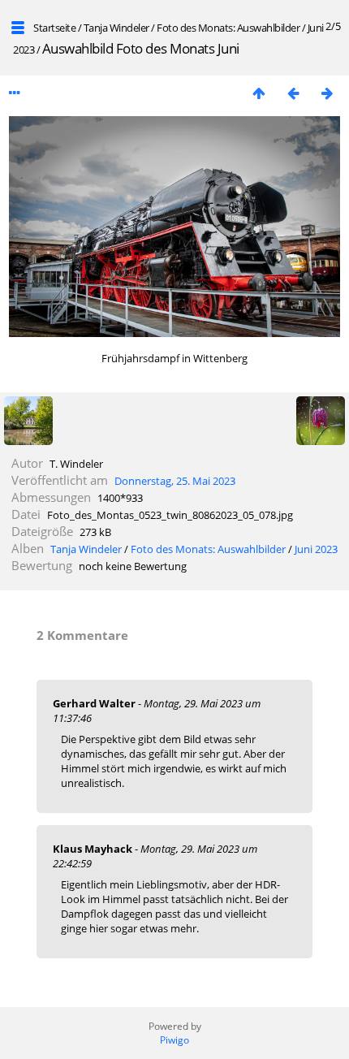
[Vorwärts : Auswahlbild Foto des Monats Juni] (327, 93)
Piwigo (174, 1040)
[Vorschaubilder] (259, 93)
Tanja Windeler (116, 27)
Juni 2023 (316, 549)
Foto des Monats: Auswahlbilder (228, 27)
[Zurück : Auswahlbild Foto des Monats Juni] (293, 93)
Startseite (54, 27)
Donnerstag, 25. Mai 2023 (174, 480)
